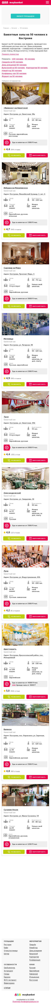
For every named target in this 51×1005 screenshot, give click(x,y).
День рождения (35, 951)
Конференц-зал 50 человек (14, 73)
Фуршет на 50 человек (12, 76)
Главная (6, 28)
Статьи (7, 988)
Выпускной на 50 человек (13, 68)
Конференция (34, 960)
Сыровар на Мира (12, 268)
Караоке (7, 977)
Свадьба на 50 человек (12, 62)
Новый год (33, 948)
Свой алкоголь (9, 968)
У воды (6, 974)
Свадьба (32, 944)
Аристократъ (10, 649)
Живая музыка (9, 983)
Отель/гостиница (10, 951)
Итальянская (34, 977)
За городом (8, 971)
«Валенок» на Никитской (16, 108)
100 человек (17, 59)
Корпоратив (34, 957)
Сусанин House (11, 810)
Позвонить (16, 155)
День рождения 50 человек (14, 65)
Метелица (8, 339)
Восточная (33, 980)
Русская (32, 968)
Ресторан (7, 944)
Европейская (34, 971)
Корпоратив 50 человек (37, 68)
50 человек (24, 28)
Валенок (8, 729)
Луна (6, 571)
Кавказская (33, 974)
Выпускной (33, 954)
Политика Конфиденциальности (26, 1002)
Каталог (14, 28)
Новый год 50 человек (12, 70)
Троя (6, 417)
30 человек (30, 59)
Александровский (12, 493)
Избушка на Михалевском (16, 188)
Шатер (6, 954)
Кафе (6, 948)
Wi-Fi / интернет (10, 980)
